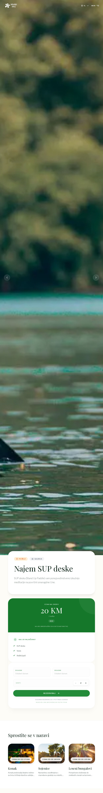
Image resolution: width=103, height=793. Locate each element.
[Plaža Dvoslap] (96, 278)
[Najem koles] (7, 278)
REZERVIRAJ (49, 693)
